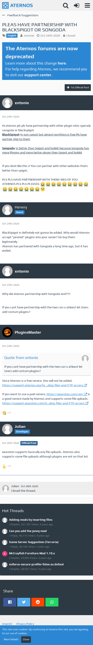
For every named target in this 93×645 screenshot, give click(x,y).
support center (37, 75)
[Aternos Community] (17, 5)
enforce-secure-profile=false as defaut (36, 564)
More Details (11, 639)
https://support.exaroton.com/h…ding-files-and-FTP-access (43, 403)
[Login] (76, 5)
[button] (87, 5)
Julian (15, 486)
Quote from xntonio (21, 357)
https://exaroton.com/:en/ (64, 394)
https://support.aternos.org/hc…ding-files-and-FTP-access (42, 385)
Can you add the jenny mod (28, 531)
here (62, 63)
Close (26, 639)
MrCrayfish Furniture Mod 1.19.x (32, 553)
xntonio (29, 35)
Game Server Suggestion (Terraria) (34, 542)
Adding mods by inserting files (30, 519)
